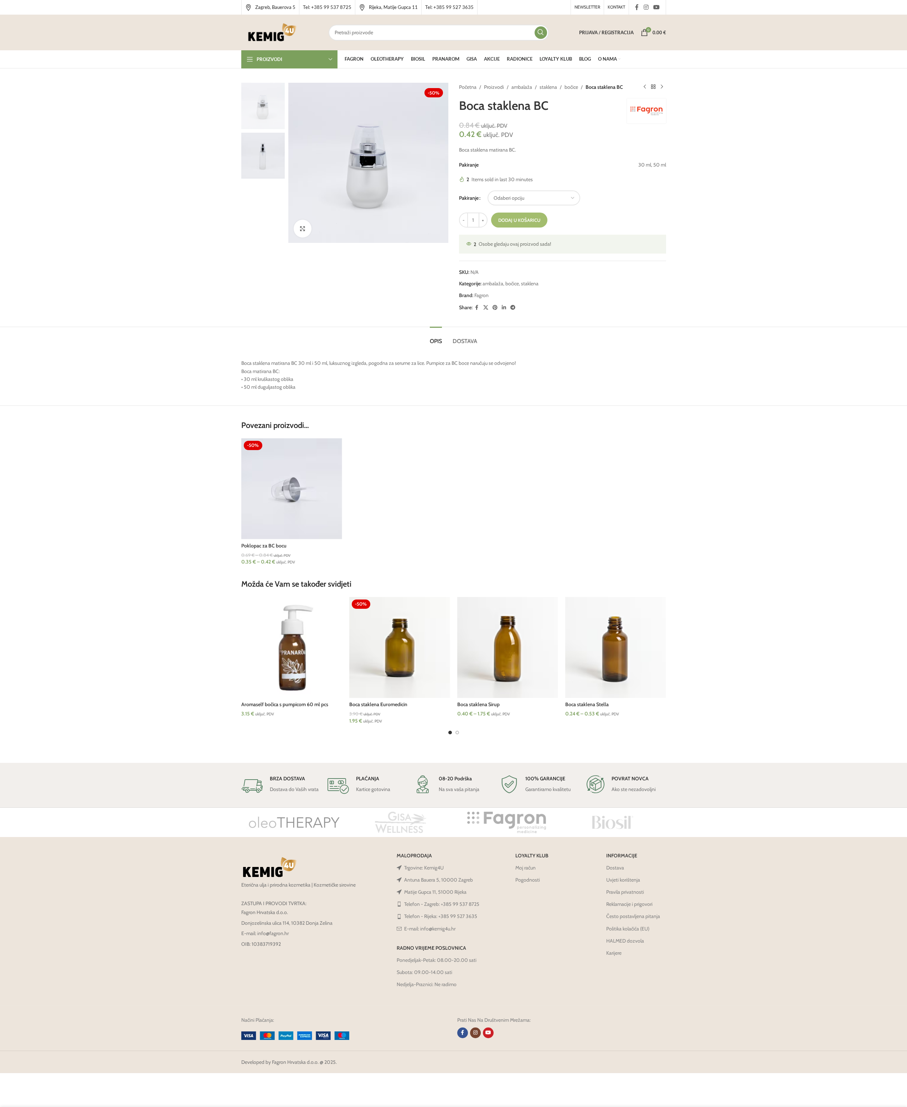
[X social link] (485, 307)
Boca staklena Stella (587, 704)
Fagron (481, 295)
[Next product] (662, 87)
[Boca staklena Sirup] (507, 647)
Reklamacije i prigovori (629, 904)
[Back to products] (653, 87)
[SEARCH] (541, 32)
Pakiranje (469, 198)
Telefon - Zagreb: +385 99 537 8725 (441, 904)
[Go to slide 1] (450, 732)
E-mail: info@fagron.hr (265, 933)
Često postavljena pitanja (633, 916)
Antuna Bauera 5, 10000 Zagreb (438, 880)
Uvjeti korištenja (623, 880)
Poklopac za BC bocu (264, 545)
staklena (548, 87)
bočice (571, 87)
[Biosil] (613, 822)
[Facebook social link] (637, 7)
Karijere (614, 953)
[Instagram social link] (646, 7)
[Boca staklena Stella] (615, 647)
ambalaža (521, 87)
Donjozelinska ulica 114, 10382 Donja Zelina (287, 923)
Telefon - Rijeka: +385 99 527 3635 (440, 916)
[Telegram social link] (512, 307)
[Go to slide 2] (457, 732)
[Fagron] (507, 822)
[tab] (436, 337)
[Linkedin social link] (504, 307)
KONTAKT (616, 7)
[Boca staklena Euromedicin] (399, 647)
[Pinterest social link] (495, 307)
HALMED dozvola (625, 941)
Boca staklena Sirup (478, 704)
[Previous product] (644, 87)
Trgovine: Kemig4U (424, 867)
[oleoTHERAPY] (294, 822)
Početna (467, 87)
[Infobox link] (270, 7)
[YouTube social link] (656, 7)
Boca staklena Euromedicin (378, 704)
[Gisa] (400, 822)
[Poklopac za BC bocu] (291, 488)
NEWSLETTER (587, 7)
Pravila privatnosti (625, 892)
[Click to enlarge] (302, 229)
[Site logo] (272, 32)
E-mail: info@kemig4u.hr (429, 928)
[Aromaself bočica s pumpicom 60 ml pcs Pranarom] (291, 647)
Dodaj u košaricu (519, 220)
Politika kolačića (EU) (627, 928)
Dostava (615, 867)
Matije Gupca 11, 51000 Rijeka (435, 892)
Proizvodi (494, 87)
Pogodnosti (527, 880)
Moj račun (525, 867)
